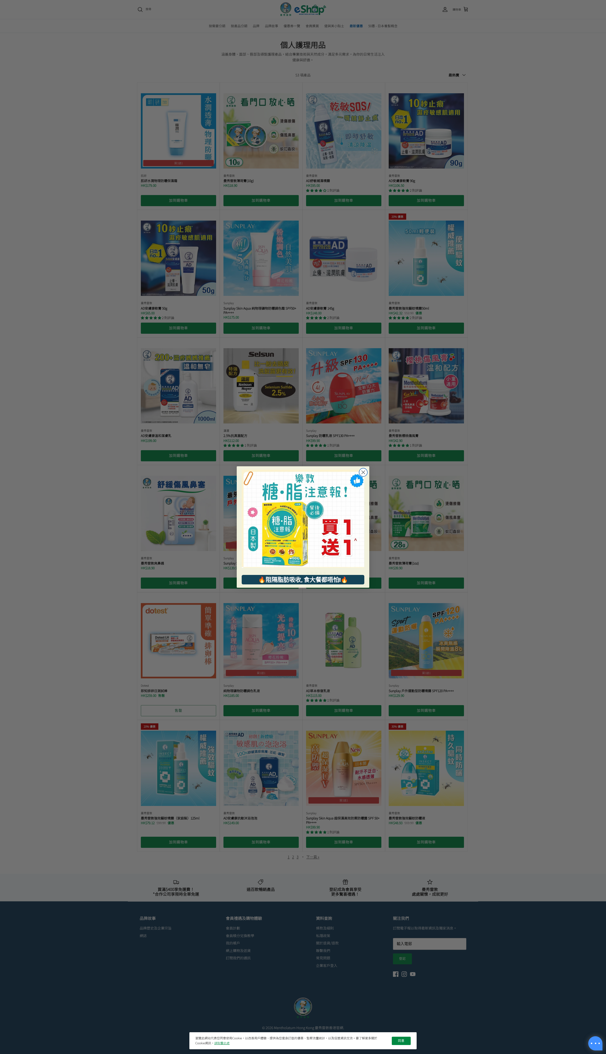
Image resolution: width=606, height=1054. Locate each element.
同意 (401, 1041)
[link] (303, 519)
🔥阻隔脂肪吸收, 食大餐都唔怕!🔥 (303, 579)
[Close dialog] (363, 472)
